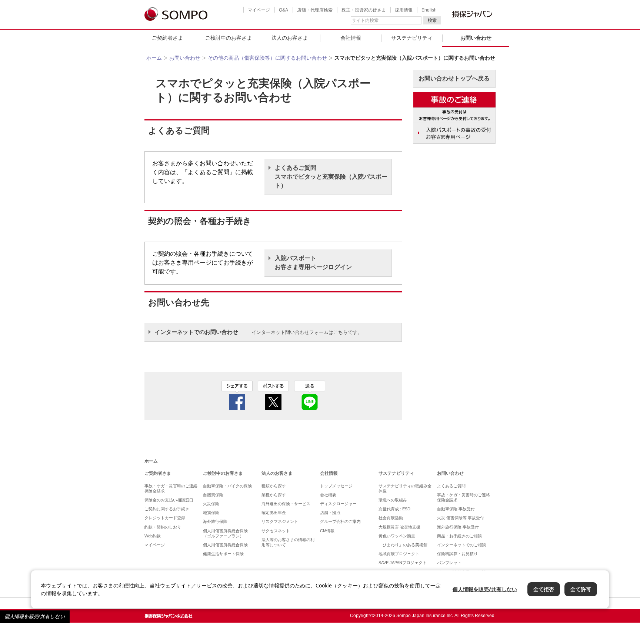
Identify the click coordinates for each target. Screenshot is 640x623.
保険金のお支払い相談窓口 (168, 500)
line (309, 395)
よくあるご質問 (451, 486)
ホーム (154, 58)
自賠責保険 (213, 495)
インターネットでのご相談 (461, 545)
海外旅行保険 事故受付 (458, 527)
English (429, 10)
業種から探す (273, 495)
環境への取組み (393, 500)
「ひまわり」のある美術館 (403, 545)
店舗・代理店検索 (315, 10)
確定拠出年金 (273, 512)
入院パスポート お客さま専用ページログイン (313, 262)
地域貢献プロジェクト (399, 553)
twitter (273, 395)
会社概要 (328, 495)
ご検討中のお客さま (228, 38)
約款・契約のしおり (162, 527)
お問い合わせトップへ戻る (454, 78)
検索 (432, 20)
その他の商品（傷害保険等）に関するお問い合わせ (267, 58)
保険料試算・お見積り (457, 553)
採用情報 (404, 10)
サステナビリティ (412, 38)
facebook (237, 395)
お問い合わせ (475, 38)
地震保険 (211, 512)
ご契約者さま (167, 38)
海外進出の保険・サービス (285, 503)
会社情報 (350, 38)
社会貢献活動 (391, 518)
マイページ (259, 10)
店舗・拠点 (330, 512)
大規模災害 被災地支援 (399, 527)
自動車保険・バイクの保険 (227, 486)
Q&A (283, 10)
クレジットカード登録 (164, 518)
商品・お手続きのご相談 (459, 536)
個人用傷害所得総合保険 (225, 545)
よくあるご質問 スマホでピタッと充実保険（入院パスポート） (331, 177)
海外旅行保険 (215, 521)
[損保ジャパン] (175, 14)
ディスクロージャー (338, 503)
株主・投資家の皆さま (363, 10)
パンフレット (449, 562)
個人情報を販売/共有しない (34, 616)
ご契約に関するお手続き (166, 509)
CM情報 (327, 530)
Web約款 (152, 536)
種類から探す (273, 486)
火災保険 (211, 503)
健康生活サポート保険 (223, 553)
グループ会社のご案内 (340, 521)
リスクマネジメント (279, 521)
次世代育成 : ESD (394, 509)
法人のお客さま (289, 38)
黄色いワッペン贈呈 (397, 536)
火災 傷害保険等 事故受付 (460, 518)
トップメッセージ (336, 486)
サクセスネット (275, 530)
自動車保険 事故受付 (456, 509)
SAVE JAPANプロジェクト (403, 562)
